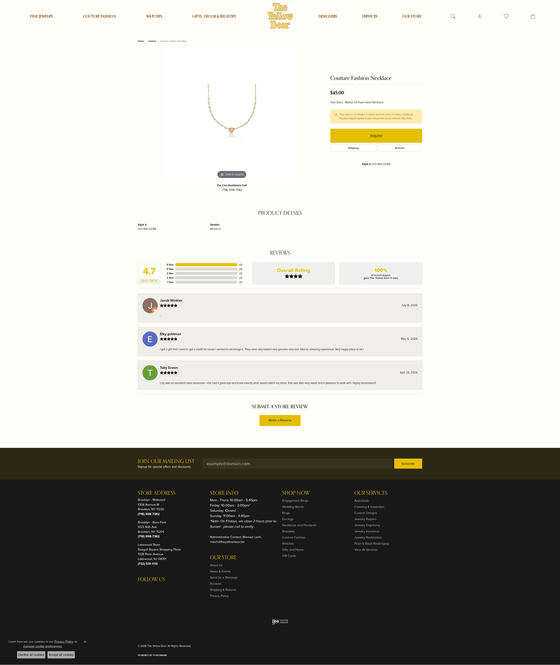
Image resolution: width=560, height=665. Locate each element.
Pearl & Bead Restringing (371, 543)
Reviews (216, 583)
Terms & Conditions (376, 646)
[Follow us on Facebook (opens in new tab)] (152, 588)
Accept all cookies (61, 654)
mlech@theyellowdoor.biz (227, 541)
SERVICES (370, 16)
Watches (154, 16)
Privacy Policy (219, 595)
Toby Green (169, 367)
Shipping (353, 148)
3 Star (170, 273)
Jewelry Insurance (367, 531)
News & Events (220, 571)
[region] (232, 114)
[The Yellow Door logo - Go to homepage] (280, 16)
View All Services (366, 549)
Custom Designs (365, 512)
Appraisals (361, 500)
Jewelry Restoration (368, 537)
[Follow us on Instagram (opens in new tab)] (142, 588)
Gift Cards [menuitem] (289, 555)
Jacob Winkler (171, 300)
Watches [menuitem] (288, 543)
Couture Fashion (99, 16)
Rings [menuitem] (286, 512)
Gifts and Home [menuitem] (293, 549)
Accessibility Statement (406, 646)
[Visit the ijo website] (280, 621)
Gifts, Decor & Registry (214, 16)
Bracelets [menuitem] (288, 531)
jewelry (152, 41)
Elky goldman (170, 333)
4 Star (170, 269)
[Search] (453, 16)
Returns (399, 148)
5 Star (170, 265)
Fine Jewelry (41, 16)
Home (141, 41)
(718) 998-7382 (232, 189)
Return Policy (332, 646)
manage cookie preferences (42, 646)
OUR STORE (411, 16)
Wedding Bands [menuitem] (293, 506)
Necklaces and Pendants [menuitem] (299, 525)
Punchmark (160, 655)
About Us (216, 565)
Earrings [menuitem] (288, 519)
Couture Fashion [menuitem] (293, 537)
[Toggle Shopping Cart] (533, 16)
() (240, 265)
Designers (327, 16)
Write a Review (280, 420)
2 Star (170, 278)
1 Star (170, 282)
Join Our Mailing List (166, 461)
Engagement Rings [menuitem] (295, 500)
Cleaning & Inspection (369, 506)
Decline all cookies (31, 654)
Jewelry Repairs (365, 519)
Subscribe (408, 463)
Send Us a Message (224, 577)
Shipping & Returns (223, 589)
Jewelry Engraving (367, 525)
